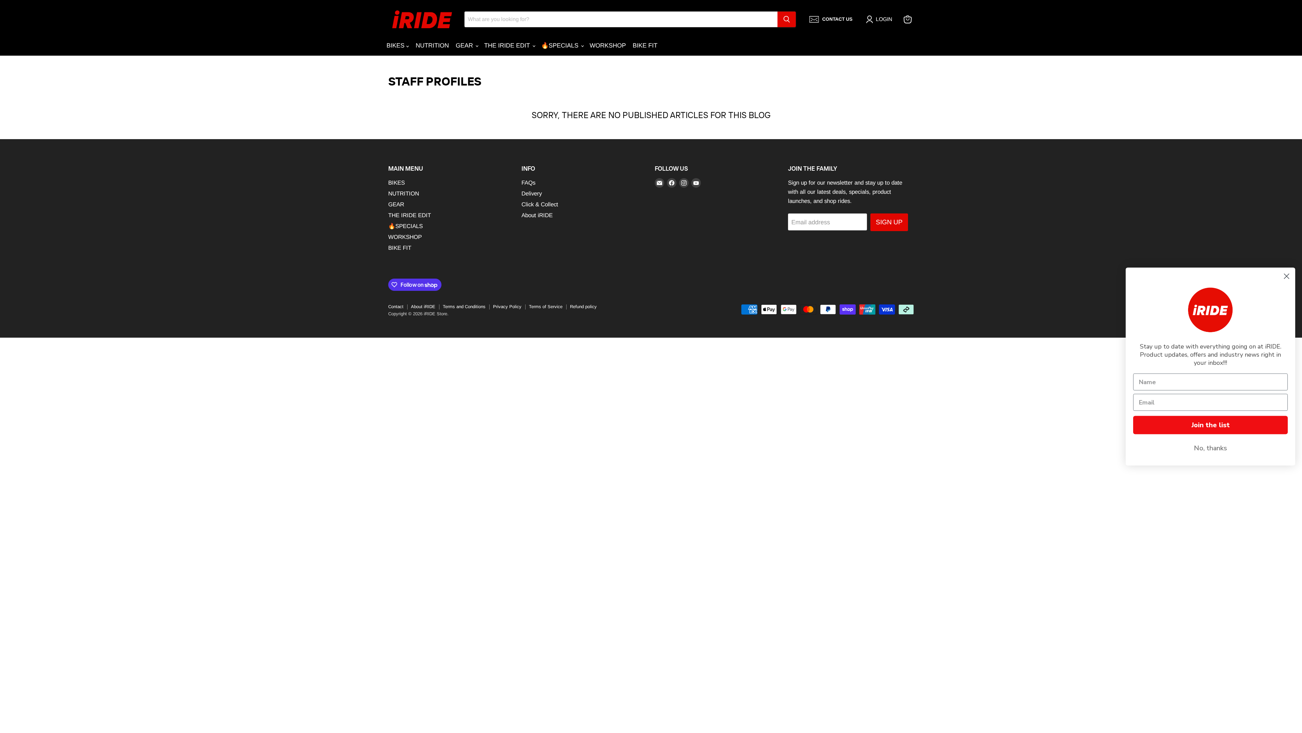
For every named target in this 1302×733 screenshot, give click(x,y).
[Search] (786, 19)
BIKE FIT (645, 45)
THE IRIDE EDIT (508, 45)
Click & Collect (539, 204)
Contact (395, 306)
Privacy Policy (507, 306)
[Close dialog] (1287, 276)
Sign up (889, 222)
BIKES (396, 45)
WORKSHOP (608, 45)
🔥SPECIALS (560, 45)
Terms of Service (546, 306)
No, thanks (1210, 448)
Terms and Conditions (464, 306)
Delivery (531, 193)
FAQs (528, 183)
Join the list (1210, 425)
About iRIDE (537, 215)
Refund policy (583, 306)
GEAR (465, 45)
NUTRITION (432, 45)
